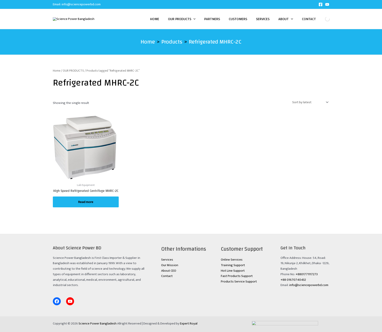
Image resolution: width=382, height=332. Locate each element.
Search (324, 19)
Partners (212, 19)
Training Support (233, 265)
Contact (309, 19)
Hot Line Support (233, 270)
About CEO (168, 270)
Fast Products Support (237, 276)
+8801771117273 (307, 274)
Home (154, 19)
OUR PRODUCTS (73, 70)
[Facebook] (321, 4)
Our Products (179, 19)
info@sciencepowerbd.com (81, 4)
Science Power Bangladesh (97, 323)
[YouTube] (327, 4)
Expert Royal (188, 323)
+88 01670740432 (293, 279)
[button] (193, 19)
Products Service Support (239, 281)
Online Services (232, 259)
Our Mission (169, 265)
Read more (85, 202)
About (283, 19)
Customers (238, 19)
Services (262, 19)
